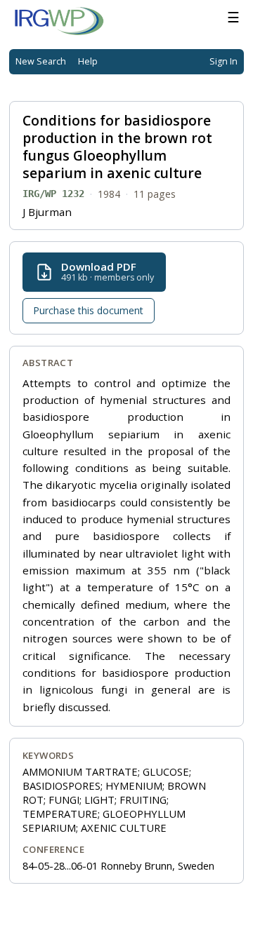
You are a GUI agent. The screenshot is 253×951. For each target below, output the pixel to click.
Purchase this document (88, 310)
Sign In (223, 61)
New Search (40, 61)
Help (88, 61)
